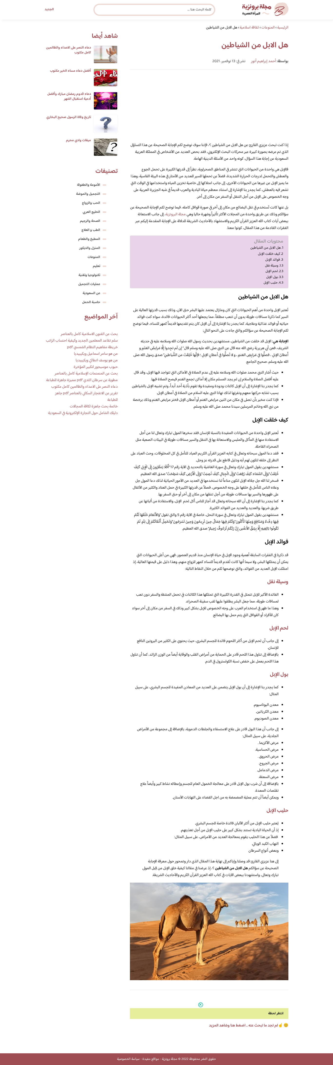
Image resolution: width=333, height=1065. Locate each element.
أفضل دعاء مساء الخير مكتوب (70, 71)
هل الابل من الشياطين (265, 248)
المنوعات (94, 257)
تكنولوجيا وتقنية (89, 275)
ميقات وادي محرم (78, 140)
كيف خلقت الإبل (269, 254)
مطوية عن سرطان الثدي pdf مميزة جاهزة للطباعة (82, 380)
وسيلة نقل (271, 266)
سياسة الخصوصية (128, 1059)
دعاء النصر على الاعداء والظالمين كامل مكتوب (68, 50)
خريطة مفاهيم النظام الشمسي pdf (92, 347)
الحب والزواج (91, 203)
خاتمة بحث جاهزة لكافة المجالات (94, 406)
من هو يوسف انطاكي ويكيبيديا (97, 360)
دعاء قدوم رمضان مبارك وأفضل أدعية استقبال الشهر (69, 96)
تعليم (96, 266)
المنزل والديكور (89, 248)
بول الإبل (272, 277)
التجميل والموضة (88, 194)
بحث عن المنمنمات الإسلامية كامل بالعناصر (86, 373)
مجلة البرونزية (176, 214)
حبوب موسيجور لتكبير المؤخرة (96, 367)
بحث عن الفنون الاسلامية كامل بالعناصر (89, 334)
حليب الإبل (271, 283)
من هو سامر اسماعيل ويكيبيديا (96, 354)
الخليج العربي (91, 212)
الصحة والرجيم (90, 221)
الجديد (49, 9)
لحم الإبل (271, 271)
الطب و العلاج (90, 230)
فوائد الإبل (272, 260)
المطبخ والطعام (89, 239)
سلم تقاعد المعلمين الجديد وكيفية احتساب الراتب (82, 340)
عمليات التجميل (89, 284)
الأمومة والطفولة (88, 185)
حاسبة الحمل (91, 302)
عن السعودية (91, 293)
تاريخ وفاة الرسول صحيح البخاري (68, 117)
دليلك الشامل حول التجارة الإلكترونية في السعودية (83, 413)
